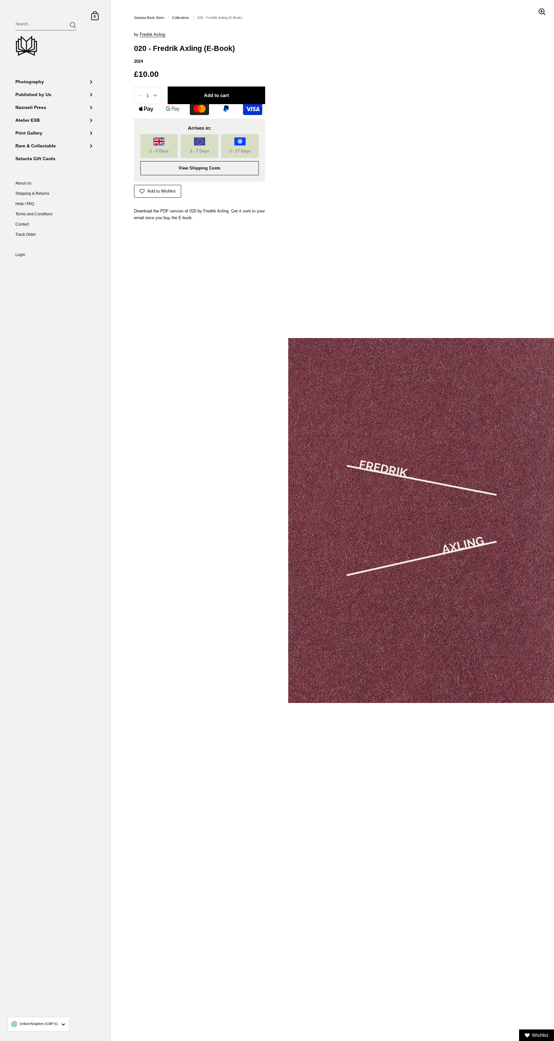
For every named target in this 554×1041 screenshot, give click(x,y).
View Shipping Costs (199, 168)
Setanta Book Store (149, 18)
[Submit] (73, 25)
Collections (180, 18)
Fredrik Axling (152, 34)
